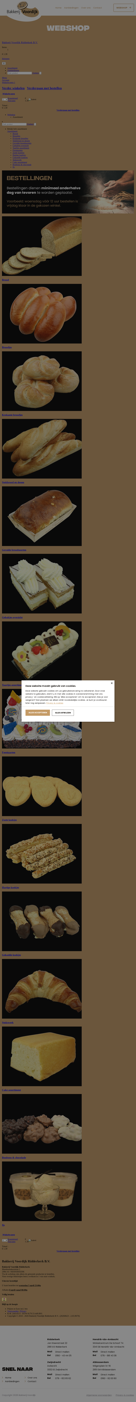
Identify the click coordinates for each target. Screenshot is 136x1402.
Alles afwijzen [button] (63, 712)
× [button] (111, 683)
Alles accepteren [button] (38, 712)
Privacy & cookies (54, 703)
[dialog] (68, 701)
